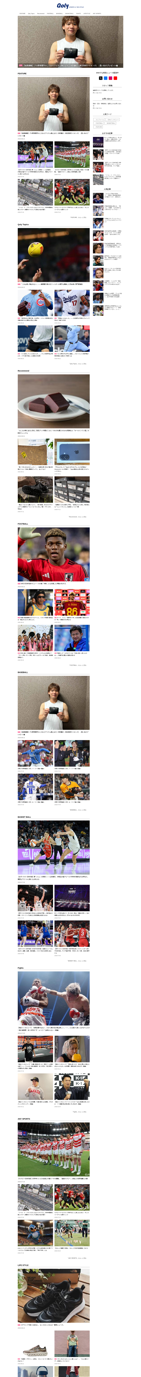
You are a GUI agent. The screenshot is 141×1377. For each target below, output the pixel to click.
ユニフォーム (100, 119)
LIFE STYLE (23, 1265)
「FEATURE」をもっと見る (77, 217)
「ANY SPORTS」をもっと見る (76, 1258)
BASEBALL (23, 672)
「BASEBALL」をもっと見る (77, 810)
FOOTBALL (23, 524)
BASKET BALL (24, 817)
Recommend (23, 371)
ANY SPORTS (24, 1119)
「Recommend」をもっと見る (77, 517)
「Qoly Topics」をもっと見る (77, 363)
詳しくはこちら (97, 92)
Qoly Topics (23, 224)
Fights (21, 968)
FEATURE (22, 73)
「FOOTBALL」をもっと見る (77, 665)
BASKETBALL (111, 123)
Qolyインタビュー (113, 119)
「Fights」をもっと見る (79, 1112)
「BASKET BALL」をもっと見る (76, 961)
